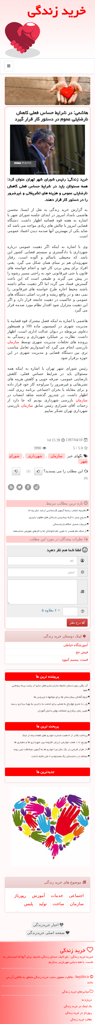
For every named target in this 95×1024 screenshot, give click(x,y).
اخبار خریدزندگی (46, 925)
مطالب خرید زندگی (81, 1019)
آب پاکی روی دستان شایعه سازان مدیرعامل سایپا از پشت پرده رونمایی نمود (50, 688)
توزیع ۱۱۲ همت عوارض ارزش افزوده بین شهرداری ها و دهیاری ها (51, 742)
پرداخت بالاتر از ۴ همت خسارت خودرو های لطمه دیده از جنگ (55, 735)
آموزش (38, 895)
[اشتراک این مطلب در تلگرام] (36, 487)
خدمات (57, 895)
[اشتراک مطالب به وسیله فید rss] (11, 487)
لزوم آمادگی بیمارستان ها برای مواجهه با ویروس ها (61, 697)
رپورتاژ (20, 895)
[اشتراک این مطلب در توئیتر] (19, 487)
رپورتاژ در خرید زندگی (78, 1013)
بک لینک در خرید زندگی (78, 1006)
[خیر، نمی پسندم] (16, 471)
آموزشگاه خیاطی (75, 645)
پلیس (28, 903)
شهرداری (35, 456)
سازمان (13, 342)
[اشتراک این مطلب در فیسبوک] (28, 487)
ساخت (58, 903)
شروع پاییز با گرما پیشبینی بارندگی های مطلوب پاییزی (58, 517)
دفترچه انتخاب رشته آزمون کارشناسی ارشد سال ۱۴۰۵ (57, 510)
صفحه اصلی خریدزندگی (46, 933)
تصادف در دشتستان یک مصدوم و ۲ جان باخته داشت (59, 756)
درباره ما (87, 1000)
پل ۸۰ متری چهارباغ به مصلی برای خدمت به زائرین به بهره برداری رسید (49, 703)
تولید (43, 903)
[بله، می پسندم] (38, 471)
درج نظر (76, 622)
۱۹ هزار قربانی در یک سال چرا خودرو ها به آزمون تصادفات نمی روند (50, 749)
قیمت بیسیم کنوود (75, 659)
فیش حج (82, 652)
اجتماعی (76, 895)
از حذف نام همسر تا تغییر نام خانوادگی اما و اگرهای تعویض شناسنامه (50, 531)
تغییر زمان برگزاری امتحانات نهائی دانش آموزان (63, 710)
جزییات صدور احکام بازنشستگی (70, 524)
